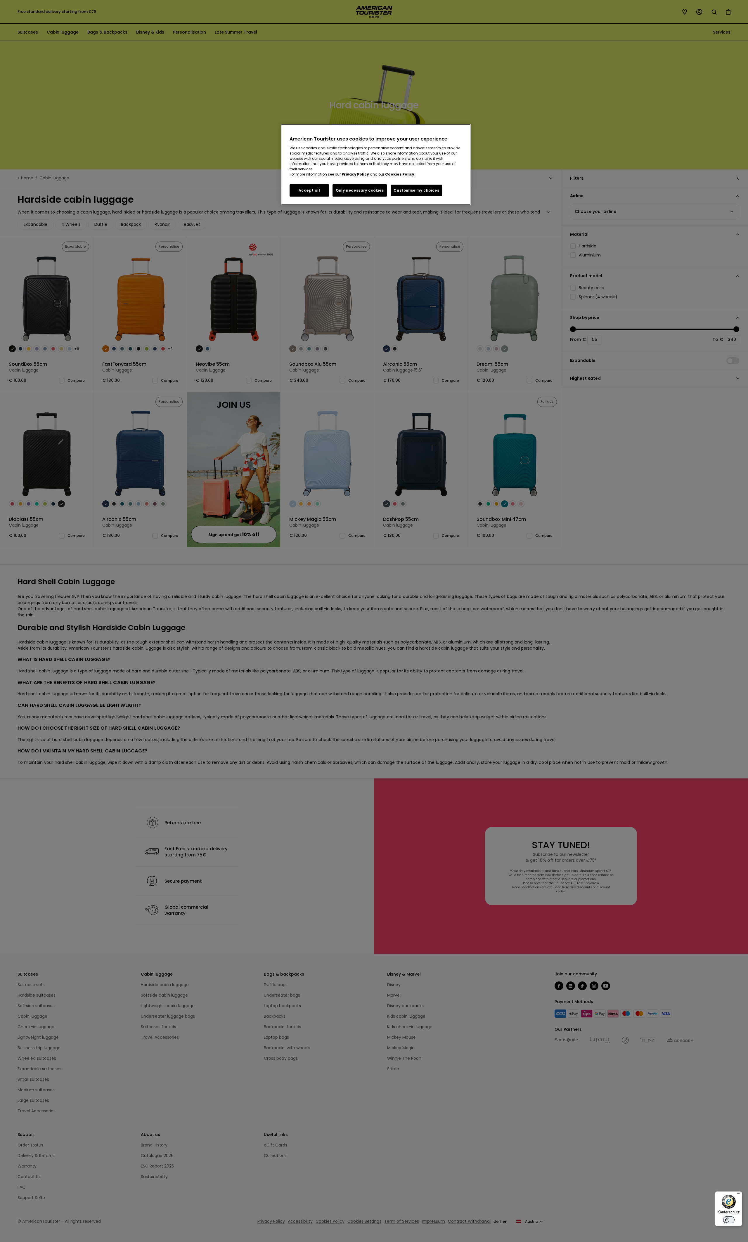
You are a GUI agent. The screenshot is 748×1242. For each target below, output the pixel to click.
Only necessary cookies (360, 190)
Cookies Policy (399, 174)
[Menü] (738, 1194)
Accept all (309, 190)
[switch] (729, 1219)
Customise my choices (416, 190)
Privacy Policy (355, 174)
